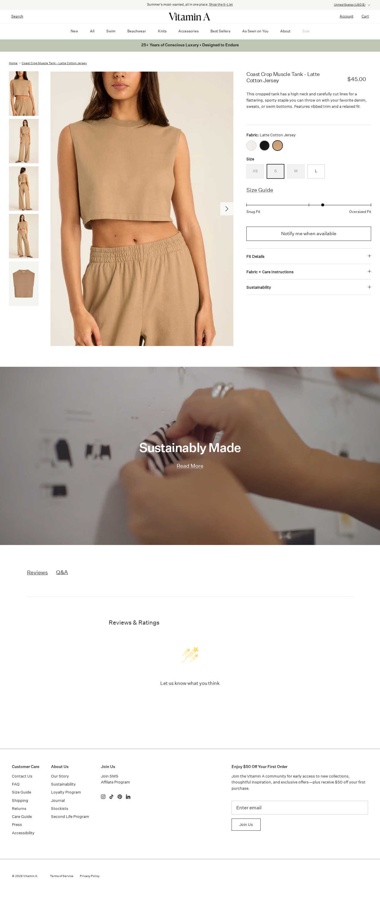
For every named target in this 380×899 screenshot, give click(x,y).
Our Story (60, 776)
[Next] (226, 208)
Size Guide (259, 190)
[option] (142, 208)
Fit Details (255, 256)
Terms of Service (61, 876)
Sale (306, 31)
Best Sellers (220, 31)
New (74, 31)
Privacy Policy (89, 876)
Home (13, 63)
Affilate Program (115, 782)
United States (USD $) (349, 5)
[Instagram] (103, 796)
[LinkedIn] (128, 796)
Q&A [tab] (62, 572)
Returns (19, 808)
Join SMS (109, 776)
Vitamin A (30, 876)
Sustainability (258, 287)
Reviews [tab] (37, 572)
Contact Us (22, 776)
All (92, 31)
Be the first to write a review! (190, 698)
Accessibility (23, 832)
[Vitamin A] (190, 16)
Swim (110, 31)
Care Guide (22, 816)
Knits (162, 31)
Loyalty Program (66, 792)
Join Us (246, 824)
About (285, 31)
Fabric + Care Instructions (270, 271)
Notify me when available (308, 233)
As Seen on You (255, 31)
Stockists (59, 808)
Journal (58, 800)
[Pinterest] (120, 796)
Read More (190, 466)
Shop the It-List (221, 4)
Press (17, 824)
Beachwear (136, 31)
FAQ (16, 784)
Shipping (20, 800)
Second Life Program (70, 816)
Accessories (188, 31)
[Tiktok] (111, 796)
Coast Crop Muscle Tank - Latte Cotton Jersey (54, 63)
